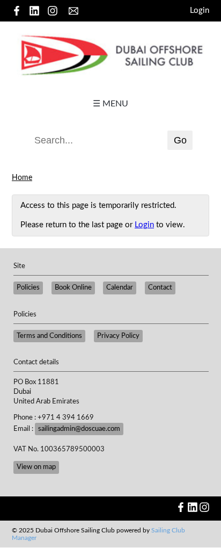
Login (199, 10)
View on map (36, 467)
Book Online (73, 287)
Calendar (119, 287)
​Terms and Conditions (49, 336)
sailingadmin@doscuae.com (79, 429)
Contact (160, 287)
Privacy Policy (118, 336)
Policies (28, 287)
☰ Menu (110, 103)
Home (22, 178)
